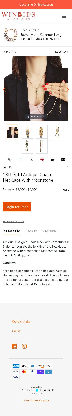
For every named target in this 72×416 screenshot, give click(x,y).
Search (16, 330)
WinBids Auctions (40, 400)
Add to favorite (67, 168)
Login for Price (16, 207)
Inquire (65, 189)
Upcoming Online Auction (36, 4)
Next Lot (60, 51)
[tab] (11, 232)
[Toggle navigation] (64, 16)
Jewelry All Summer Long (41, 34)
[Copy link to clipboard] (10, 159)
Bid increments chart (13, 221)
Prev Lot (11, 52)
